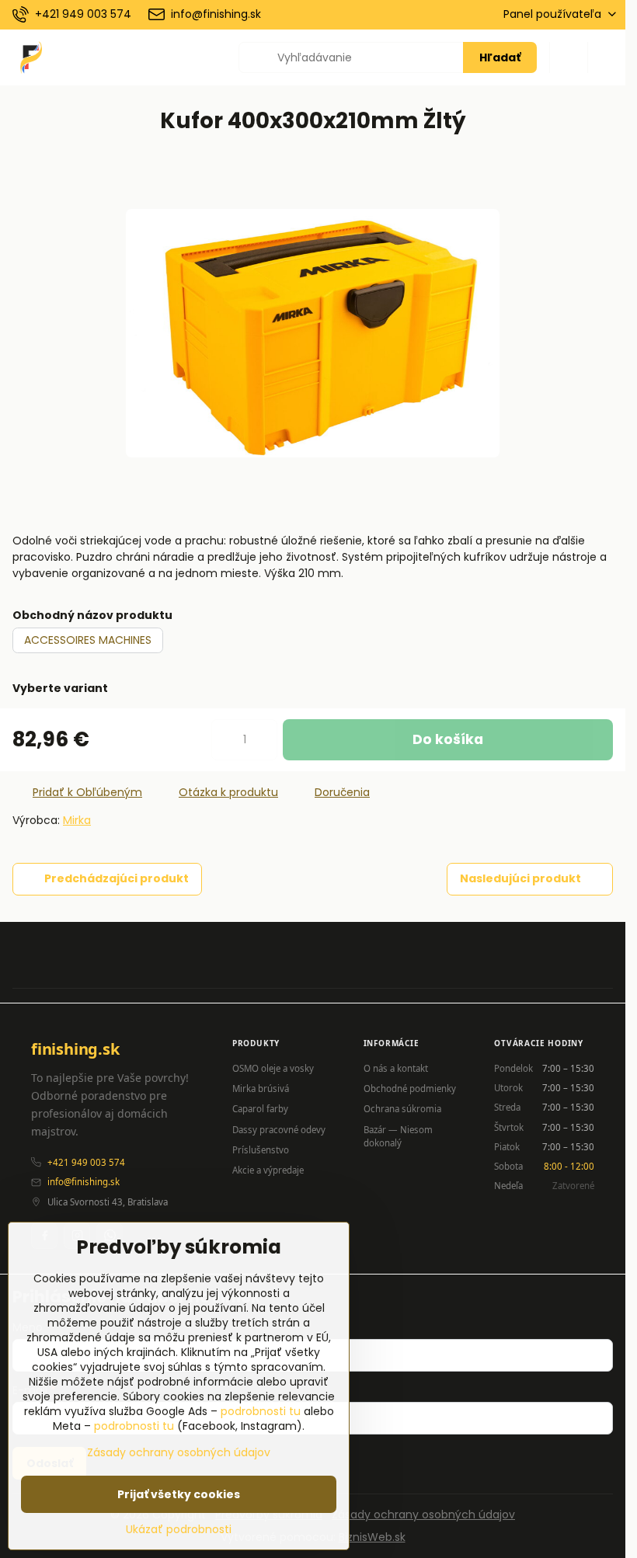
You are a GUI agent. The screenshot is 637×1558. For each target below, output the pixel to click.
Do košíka (447, 739)
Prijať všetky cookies (178, 1494)
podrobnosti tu (261, 1411)
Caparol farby (260, 1109)
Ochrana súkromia (402, 1109)
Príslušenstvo (260, 1150)
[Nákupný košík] (568, 57)
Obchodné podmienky (410, 1088)
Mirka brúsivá (260, 1088)
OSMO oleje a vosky (273, 1068)
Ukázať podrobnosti (178, 1529)
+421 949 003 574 (86, 1162)
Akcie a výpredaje (268, 1170)
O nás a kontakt (396, 1068)
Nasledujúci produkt (520, 878)
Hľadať (499, 57)
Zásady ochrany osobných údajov (423, 1514)
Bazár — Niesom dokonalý (398, 1136)
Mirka (77, 820)
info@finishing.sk (83, 1182)
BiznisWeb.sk (372, 1537)
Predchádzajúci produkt (116, 878)
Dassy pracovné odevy (278, 1129)
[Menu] (606, 57)
